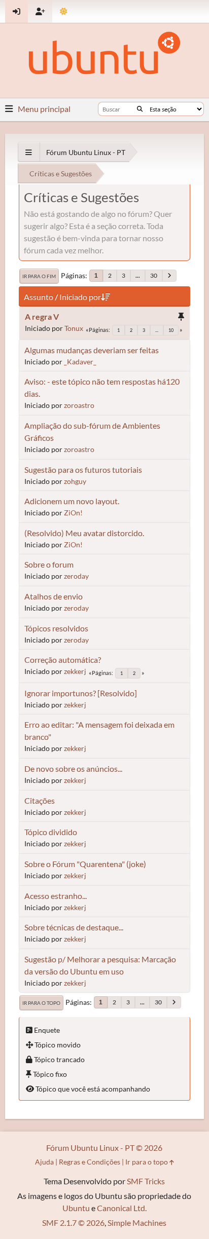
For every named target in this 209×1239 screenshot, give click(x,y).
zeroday (76, 576)
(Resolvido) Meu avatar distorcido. (84, 533)
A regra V (42, 316)
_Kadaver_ (80, 361)
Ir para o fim (39, 276)
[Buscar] (140, 109)
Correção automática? (62, 659)
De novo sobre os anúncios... (73, 768)
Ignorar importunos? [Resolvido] (80, 693)
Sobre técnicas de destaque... (73, 927)
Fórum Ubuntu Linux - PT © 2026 (104, 1147)
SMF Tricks (146, 1181)
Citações (39, 800)
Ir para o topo (41, 1003)
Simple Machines (137, 1222)
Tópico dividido (50, 832)
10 (170, 330)
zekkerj (75, 671)
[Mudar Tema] (63, 11)
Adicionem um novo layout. (71, 501)
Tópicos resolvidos (56, 628)
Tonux (73, 328)
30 (153, 275)
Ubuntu (76, 1208)
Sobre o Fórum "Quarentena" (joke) (85, 864)
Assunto (38, 297)
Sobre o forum (49, 564)
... (137, 275)
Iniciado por (80, 297)
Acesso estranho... (55, 895)
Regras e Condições (89, 1161)
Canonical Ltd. (122, 1208)
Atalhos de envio (53, 596)
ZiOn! (73, 512)
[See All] (28, 152)
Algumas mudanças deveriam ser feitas (91, 350)
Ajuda (44, 1161)
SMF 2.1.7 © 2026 (73, 1222)
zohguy (75, 481)
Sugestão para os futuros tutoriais (83, 469)
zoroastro (79, 405)
